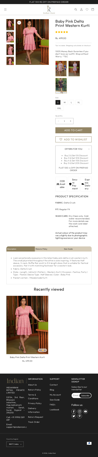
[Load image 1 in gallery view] (10, 24)
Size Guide (68, 249)
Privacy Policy (34, 403)
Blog (52, 389)
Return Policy (34, 389)
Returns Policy (41, 249)
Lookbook (54, 409)
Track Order (34, 422)
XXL (59, 108)
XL (78, 102)
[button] (5, 9)
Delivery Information (34, 410)
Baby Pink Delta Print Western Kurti (27, 357)
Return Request (35, 417)
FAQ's (52, 404)
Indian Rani (52, 453)
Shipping (69, 45)
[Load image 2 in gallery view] (10, 37)
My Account (55, 394)
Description (11, 249)
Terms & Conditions (33, 396)
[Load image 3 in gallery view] (10, 49)
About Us (32, 384)
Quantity (59, 116)
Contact (54, 384)
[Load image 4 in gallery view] (10, 62)
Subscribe (85, 396)
